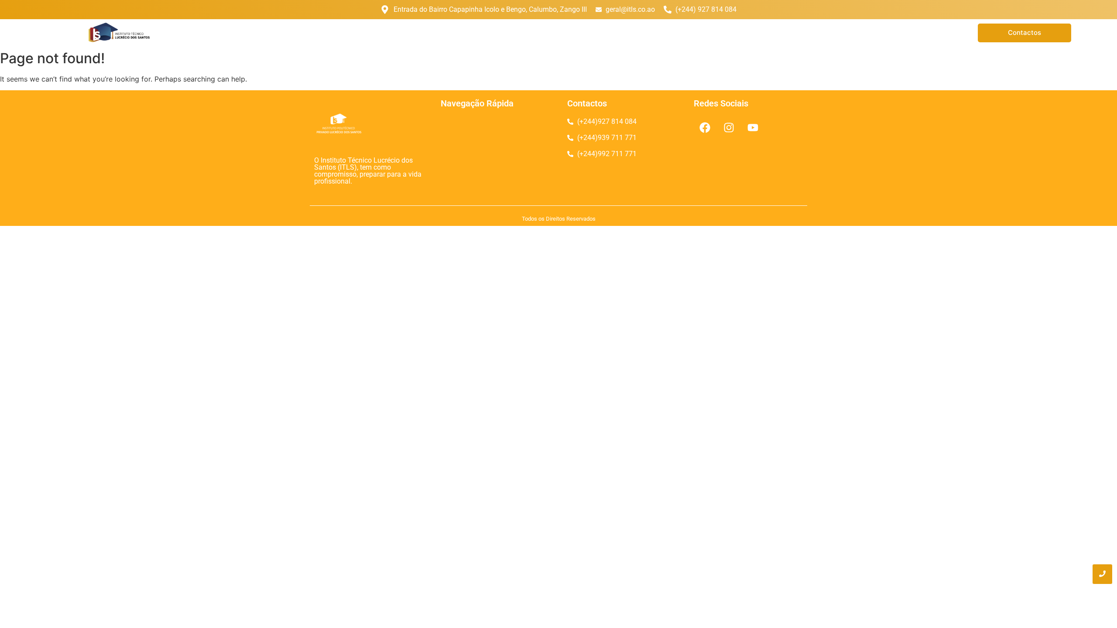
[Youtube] (753, 127)
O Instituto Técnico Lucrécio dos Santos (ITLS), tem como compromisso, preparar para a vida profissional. (367, 171)
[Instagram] (729, 127)
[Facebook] (705, 127)
